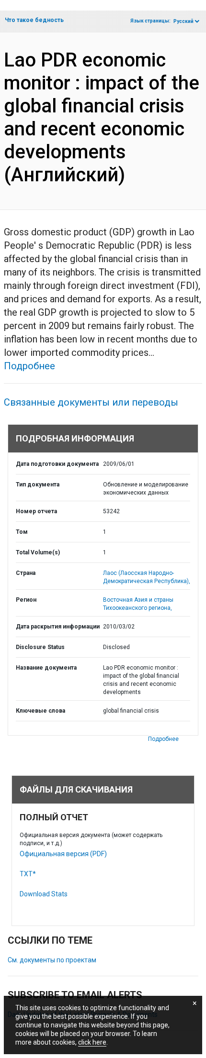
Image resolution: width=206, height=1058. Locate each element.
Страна (25, 573)
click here (92, 1042)
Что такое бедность (34, 20)
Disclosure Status (40, 647)
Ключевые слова (40, 710)
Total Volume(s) (38, 552)
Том (22, 532)
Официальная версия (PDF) (63, 854)
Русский (183, 21)
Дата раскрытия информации (58, 626)
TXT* (28, 874)
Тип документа (37, 484)
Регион (26, 599)
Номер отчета (36, 511)
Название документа (46, 667)
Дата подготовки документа (57, 464)
